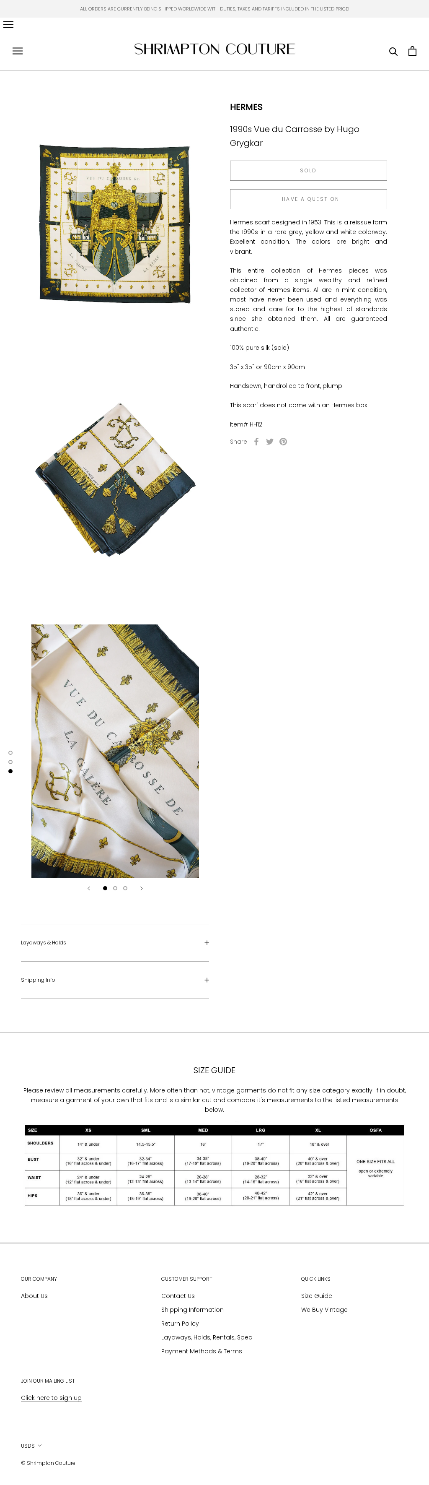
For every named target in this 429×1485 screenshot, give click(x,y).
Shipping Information (192, 1310)
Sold (308, 170)
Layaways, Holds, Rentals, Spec (206, 1337)
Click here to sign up (51, 1398)
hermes (246, 107)
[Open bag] (412, 51)
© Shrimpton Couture (48, 1463)
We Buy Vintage (324, 1310)
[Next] (141, 888)
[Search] (393, 51)
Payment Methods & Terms (201, 1351)
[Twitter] (270, 441)
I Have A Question (308, 199)
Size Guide (316, 1296)
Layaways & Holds (43, 942)
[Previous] (89, 888)
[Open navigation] (8, 24)
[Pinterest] (283, 441)
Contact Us (178, 1296)
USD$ (28, 1445)
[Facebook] (256, 441)
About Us (34, 1296)
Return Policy (180, 1323)
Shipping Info (38, 979)
